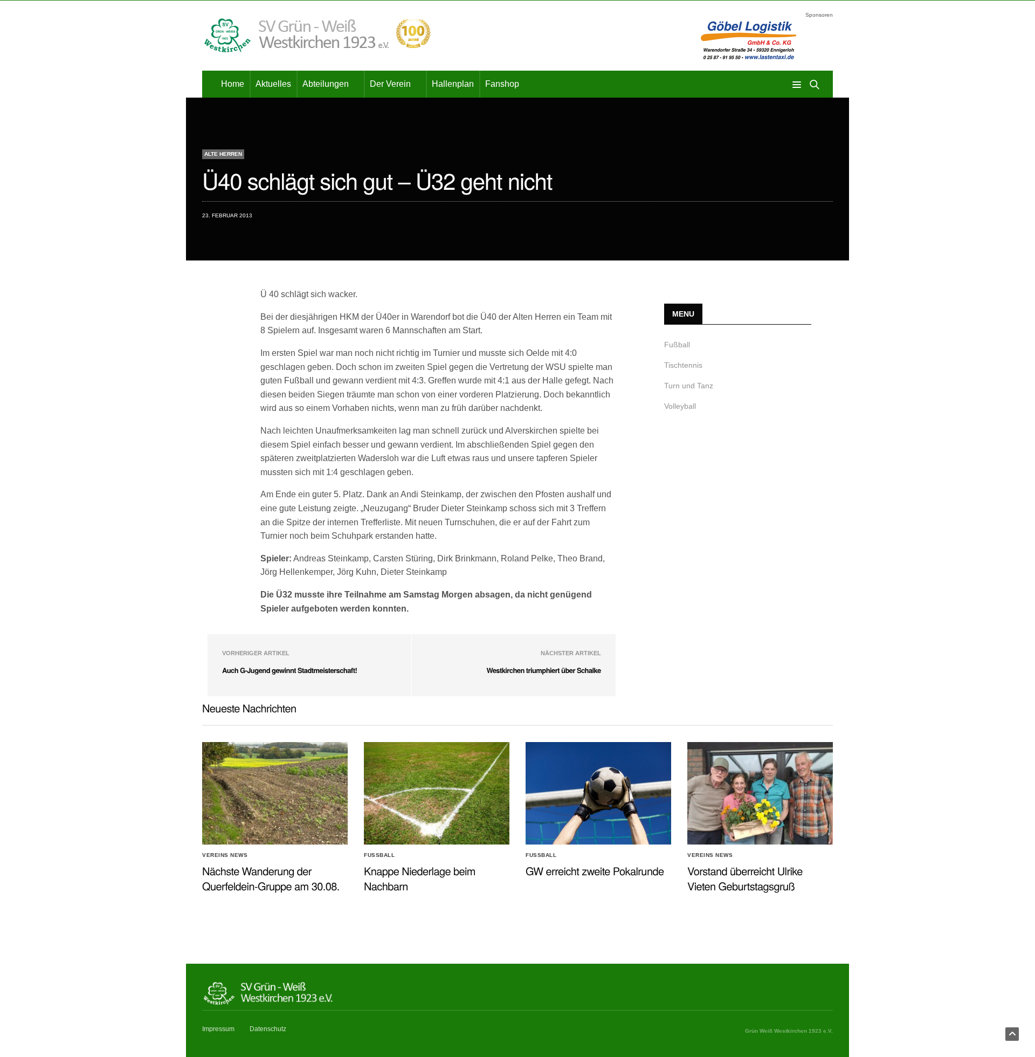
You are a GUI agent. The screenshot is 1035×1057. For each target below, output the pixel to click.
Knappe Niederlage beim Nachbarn (419, 878)
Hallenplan (453, 83)
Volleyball (680, 406)
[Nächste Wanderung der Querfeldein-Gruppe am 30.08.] (275, 793)
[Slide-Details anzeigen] (752, 39)
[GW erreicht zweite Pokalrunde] (598, 793)
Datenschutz (268, 1029)
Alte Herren (223, 154)
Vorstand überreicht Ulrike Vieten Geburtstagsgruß (745, 878)
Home (232, 83)
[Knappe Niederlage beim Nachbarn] (436, 793)
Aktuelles (273, 83)
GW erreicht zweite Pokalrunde (595, 870)
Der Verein (390, 83)
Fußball (677, 344)
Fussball (379, 855)
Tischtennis (683, 365)
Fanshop (502, 83)
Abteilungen (325, 83)
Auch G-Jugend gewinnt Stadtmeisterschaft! (289, 670)
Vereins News (224, 855)
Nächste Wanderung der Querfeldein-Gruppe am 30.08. (271, 878)
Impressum (218, 1029)
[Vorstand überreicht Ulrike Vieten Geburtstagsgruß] (760, 793)
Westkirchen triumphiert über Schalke (543, 670)
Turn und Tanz (688, 385)
